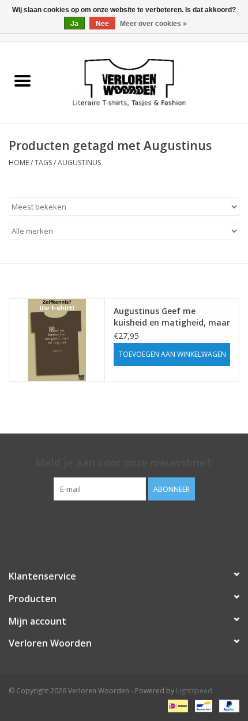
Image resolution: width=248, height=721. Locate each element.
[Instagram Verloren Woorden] (134, 524)
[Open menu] (22, 80)
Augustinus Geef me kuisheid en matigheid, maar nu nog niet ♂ (172, 316)
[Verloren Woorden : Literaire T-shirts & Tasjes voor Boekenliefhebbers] (146, 81)
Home (19, 162)
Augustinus (79, 162)
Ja (74, 24)
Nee (102, 24)
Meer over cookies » (153, 24)
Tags (43, 162)
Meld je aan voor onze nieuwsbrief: (124, 463)
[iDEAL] (176, 705)
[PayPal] (227, 705)
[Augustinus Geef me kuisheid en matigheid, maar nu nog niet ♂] (57, 340)
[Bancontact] (202, 705)
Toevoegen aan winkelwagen (172, 354)
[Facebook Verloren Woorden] (113, 524)
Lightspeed (194, 691)
